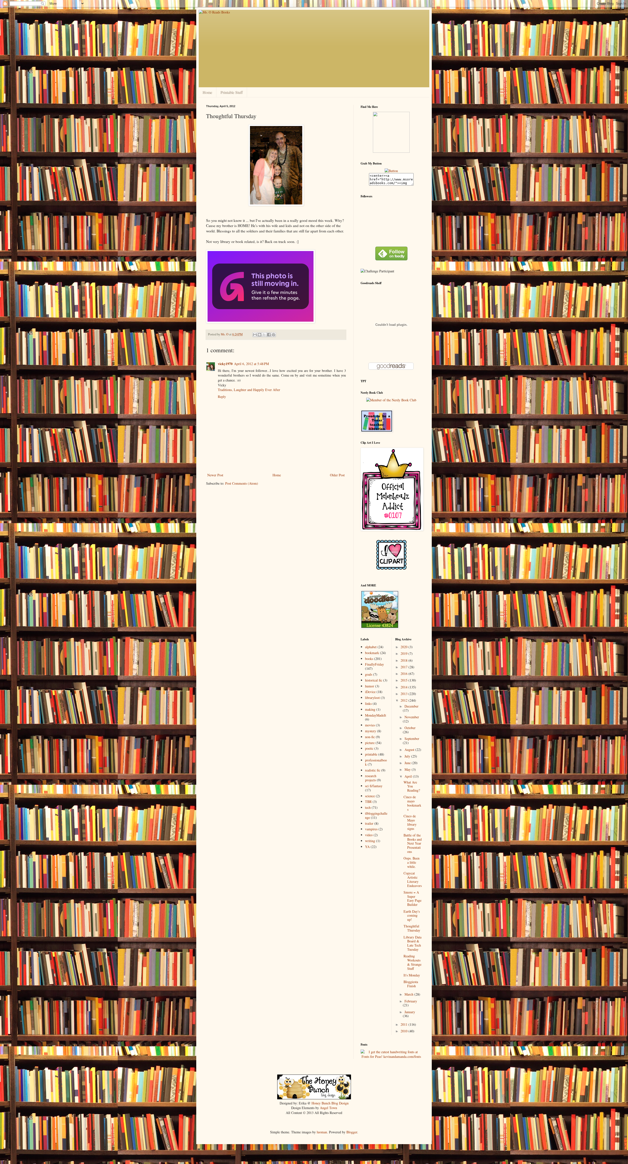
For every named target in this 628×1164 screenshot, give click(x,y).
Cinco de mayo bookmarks (412, 803)
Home (207, 92)
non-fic (370, 736)
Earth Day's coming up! (412, 915)
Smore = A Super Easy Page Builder (412, 898)
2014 (404, 687)
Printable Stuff (232, 92)
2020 (404, 647)
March (409, 994)
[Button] (391, 170)
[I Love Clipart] (391, 568)
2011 (404, 1024)
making (370, 709)
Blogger (351, 1132)
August (410, 749)
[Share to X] (264, 334)
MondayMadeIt (375, 715)
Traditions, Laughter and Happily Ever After (249, 389)
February (411, 1001)
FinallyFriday (374, 664)
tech (368, 807)
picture (370, 742)
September (412, 738)
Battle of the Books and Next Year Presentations (413, 843)
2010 (404, 1031)
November (412, 717)
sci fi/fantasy (373, 786)
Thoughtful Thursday (412, 928)
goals (368, 674)
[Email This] (254, 334)
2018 (404, 660)
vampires (371, 829)
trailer (369, 823)
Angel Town (328, 1107)
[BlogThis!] (259, 334)
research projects (370, 777)
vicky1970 (225, 363)
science (370, 796)
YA (367, 846)
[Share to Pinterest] (273, 334)
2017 (404, 667)
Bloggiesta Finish (411, 983)
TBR (368, 801)
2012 (404, 700)
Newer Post (215, 475)
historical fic (373, 680)
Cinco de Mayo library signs (410, 822)
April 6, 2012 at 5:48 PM (251, 363)
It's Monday (412, 975)
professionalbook (376, 762)
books (369, 658)
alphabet (371, 647)
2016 (404, 673)
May (408, 769)
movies (370, 725)
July (408, 756)
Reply (222, 396)
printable (371, 754)
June (408, 762)
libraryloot (372, 697)
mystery (370, 731)
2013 (404, 693)
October (410, 727)
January (410, 1012)
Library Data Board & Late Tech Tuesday (412, 943)
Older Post (337, 475)
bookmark (372, 652)
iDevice (370, 691)
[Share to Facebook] (268, 334)
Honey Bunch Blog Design (330, 1103)
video (369, 835)
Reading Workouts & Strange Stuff (412, 962)
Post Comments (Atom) (241, 483)
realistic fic (372, 770)
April (409, 776)
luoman (322, 1132)
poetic (369, 748)
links (368, 703)
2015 (404, 680)
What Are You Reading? (412, 786)
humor (369, 686)
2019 (404, 653)
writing (370, 840)
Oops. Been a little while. (411, 862)
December (412, 706)
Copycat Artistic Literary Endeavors (413, 879)
